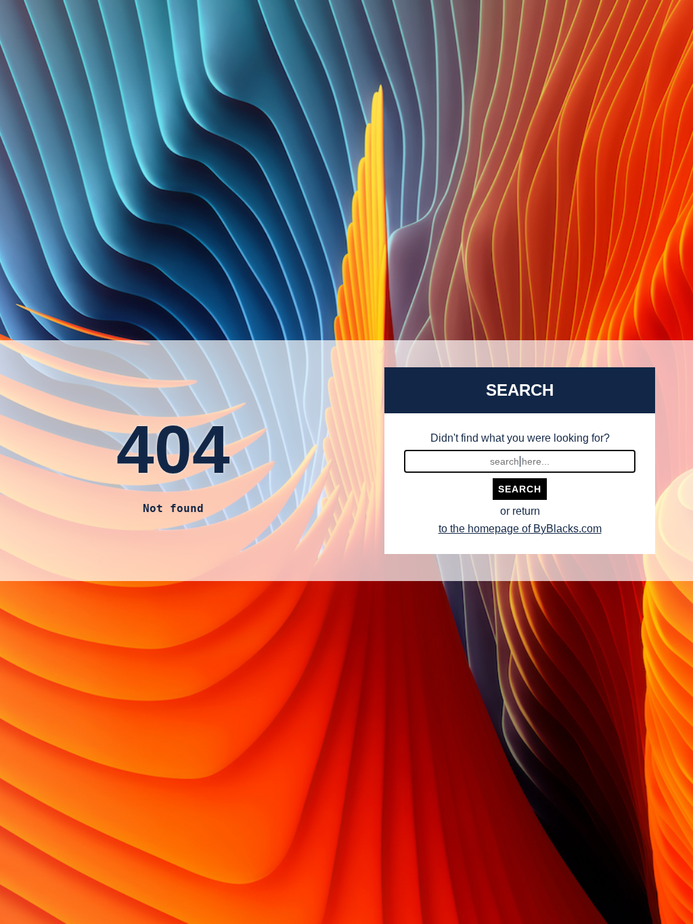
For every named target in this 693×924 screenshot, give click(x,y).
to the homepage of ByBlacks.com (520, 528)
